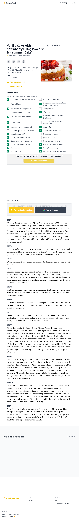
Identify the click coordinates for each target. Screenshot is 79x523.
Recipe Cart (12, 498)
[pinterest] (13, 61)
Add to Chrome (52, 210)
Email (56, 501)
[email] (18, 61)
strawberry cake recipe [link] (15, 86)
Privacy (30, 501)
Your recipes (56, 46)
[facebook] (8, 61)
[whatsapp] (23, 61)
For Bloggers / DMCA (61, 504)
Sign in (73, 3)
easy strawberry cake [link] (18, 83)
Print (67, 46)
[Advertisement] (39, 24)
